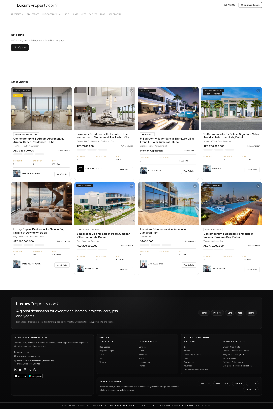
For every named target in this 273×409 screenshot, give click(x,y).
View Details (62, 174)
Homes (204, 312)
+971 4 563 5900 (24, 352)
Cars (75, 14)
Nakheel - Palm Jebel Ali (233, 362)
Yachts (93, 14)
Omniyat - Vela (229, 358)
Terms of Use (195, 405)
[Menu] (12, 5)
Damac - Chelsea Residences (236, 350)
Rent (67, 14)
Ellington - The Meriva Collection (237, 365)
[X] (29, 369)
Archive (207, 405)
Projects (217, 312)
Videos (187, 350)
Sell (112, 405)
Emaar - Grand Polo (231, 347)
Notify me (20, 47)
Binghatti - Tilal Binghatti (233, 354)
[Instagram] (25, 369)
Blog (102, 14)
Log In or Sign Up (252, 5)
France (142, 365)
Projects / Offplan (107, 350)
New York (143, 354)
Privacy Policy (180, 405)
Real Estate (33, 14)
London (142, 347)
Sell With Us (229, 5)
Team (186, 358)
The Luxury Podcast (192, 354)
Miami (141, 358)
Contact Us (114, 14)
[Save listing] (68, 91)
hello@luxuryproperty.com (28, 356)
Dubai (141, 350)
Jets (83, 14)
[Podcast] (34, 369)
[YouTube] (20, 369)
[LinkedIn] (15, 369)
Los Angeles (144, 362)
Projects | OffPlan (52, 14)
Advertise (16, 14)
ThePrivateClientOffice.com (196, 369)
